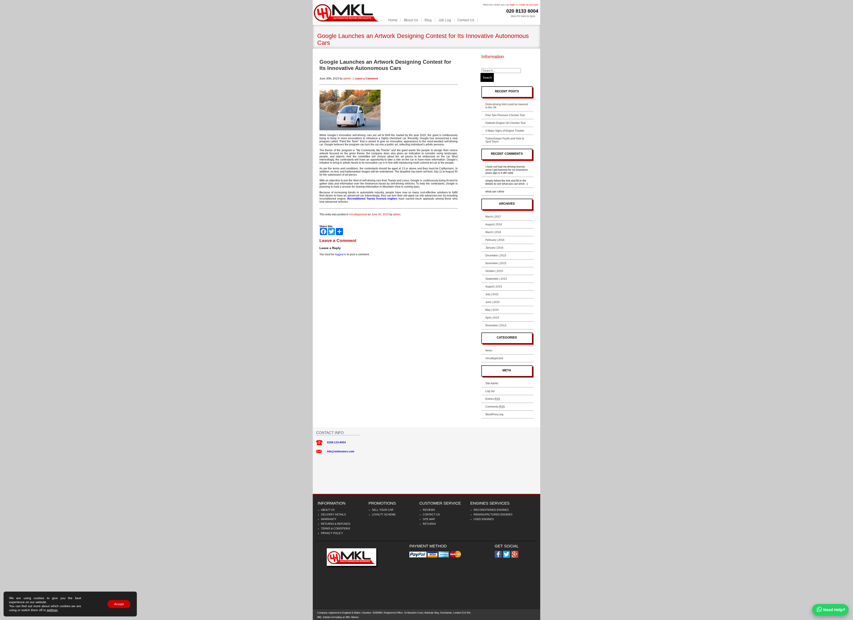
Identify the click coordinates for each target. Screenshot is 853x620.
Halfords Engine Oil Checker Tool (505, 123)
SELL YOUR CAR (382, 509)
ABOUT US (328, 509)
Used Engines (484, 519)
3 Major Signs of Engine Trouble (504, 130)
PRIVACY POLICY (332, 533)
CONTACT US (431, 514)
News (488, 350)
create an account (528, 4)
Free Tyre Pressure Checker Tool (505, 115)
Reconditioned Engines (491, 509)
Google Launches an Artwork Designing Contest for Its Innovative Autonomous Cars (385, 65)
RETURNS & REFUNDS (335, 523)
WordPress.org (494, 414)
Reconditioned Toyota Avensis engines (372, 198)
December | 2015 (495, 255)
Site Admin (491, 383)
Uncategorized (358, 214)
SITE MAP (429, 519)
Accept (119, 604)
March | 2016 (493, 232)
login (512, 4)
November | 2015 (495, 263)
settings (52, 610)
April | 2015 (492, 317)
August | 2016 (493, 224)
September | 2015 (496, 278)
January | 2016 (494, 247)
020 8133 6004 (522, 11)
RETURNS (429, 523)
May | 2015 (492, 309)
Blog (428, 20)
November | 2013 (495, 325)
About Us (411, 20)
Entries (492, 398)
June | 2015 (492, 302)
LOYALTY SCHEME (384, 514)
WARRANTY (328, 519)
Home (392, 20)
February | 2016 (494, 240)
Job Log (444, 20)
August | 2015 (493, 286)
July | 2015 (491, 294)
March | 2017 (493, 216)
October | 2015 (494, 271)
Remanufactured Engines (493, 514)
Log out (489, 391)
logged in (340, 254)
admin (347, 78)
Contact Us (465, 20)
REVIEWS (429, 509)
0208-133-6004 (336, 442)
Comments (495, 406)
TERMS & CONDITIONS (335, 528)
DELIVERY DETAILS (333, 514)
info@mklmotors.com (340, 451)
